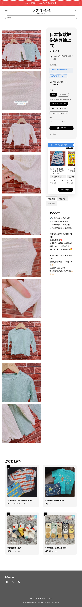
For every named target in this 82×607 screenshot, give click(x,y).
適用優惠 (53, 65)
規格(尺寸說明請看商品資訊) (61, 99)
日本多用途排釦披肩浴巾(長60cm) (58, 171)
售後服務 (40, 602)
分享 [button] (54, 134)
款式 (51, 90)
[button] (6, 11)
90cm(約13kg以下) (59, 108)
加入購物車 (61, 128)
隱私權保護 (55, 602)
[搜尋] (73, 18)
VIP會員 (47, 602)
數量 (51, 118)
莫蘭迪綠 (63, 94)
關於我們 (26, 602)
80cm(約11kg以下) (59, 104)
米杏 (53, 94)
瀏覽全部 (69, 148)
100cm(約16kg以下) (59, 113)
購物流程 (33, 602)
